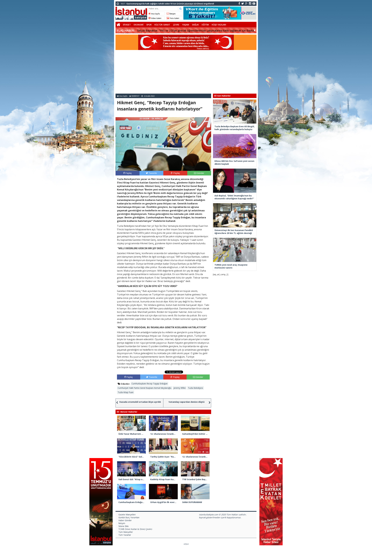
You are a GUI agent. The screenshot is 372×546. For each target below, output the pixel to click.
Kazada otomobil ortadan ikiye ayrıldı (140, 401)
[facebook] (239, 3)
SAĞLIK (195, 24)
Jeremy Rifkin (180, 388)
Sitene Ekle (123, 526)
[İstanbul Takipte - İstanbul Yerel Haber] (131, 12)
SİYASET (127, 24)
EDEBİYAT (135, 96)
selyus (186, 544)
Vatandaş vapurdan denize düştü (186, 401)
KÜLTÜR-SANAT (162, 24)
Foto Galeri (174, 18)
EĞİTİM (205, 24)
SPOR (149, 24)
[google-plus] (246, 3)
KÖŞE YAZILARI (219, 24)
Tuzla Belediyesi (195, 388)
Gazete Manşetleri (127, 514)
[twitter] (242, 3)
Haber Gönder (125, 520)
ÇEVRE (176, 24)
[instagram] (250, 3)
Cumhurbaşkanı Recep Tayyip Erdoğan (150, 383)
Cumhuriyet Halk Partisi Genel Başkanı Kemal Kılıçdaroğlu (144, 388)
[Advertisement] (186, 71)
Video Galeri (156, 18)
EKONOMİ (138, 24)
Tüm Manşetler (125, 532)
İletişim (172, 14)
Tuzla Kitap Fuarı (125, 392)
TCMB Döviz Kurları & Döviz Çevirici (135, 529)
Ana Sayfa (155, 14)
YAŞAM (185, 24)
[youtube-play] (254, 3)
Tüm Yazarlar (124, 534)
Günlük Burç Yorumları (128, 517)
